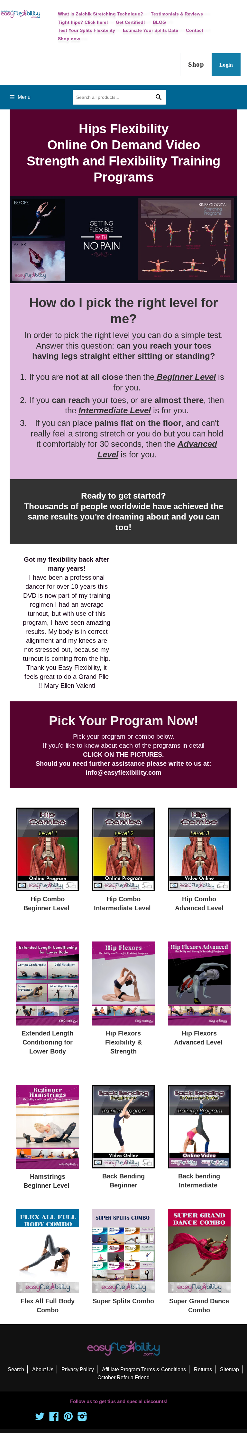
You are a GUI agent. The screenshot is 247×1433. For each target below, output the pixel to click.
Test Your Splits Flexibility (86, 30)
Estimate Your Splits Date (150, 30)
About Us (42, 1369)
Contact (194, 30)
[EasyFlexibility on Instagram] (82, 1418)
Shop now (69, 38)
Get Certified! (130, 22)
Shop (196, 64)
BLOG (159, 22)
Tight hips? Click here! (83, 22)
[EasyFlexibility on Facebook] (54, 1418)
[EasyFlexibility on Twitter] (40, 1418)
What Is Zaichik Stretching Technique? (100, 13)
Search (16, 1369)
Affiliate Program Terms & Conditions (144, 1369)
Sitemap (229, 1369)
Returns (203, 1369)
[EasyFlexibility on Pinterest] (68, 1418)
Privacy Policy (77, 1369)
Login (226, 65)
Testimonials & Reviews (177, 13)
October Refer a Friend (123, 1377)
